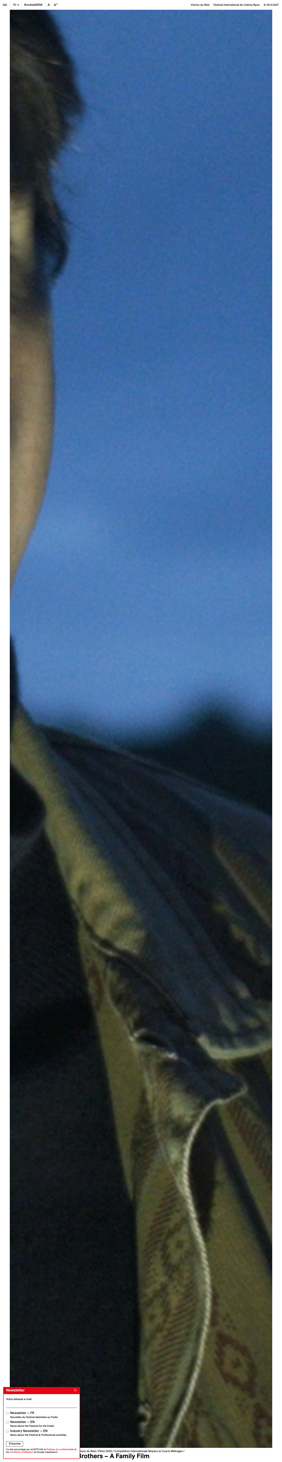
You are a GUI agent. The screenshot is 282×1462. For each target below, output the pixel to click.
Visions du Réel (86, 1451)
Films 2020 (105, 1451)
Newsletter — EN (32, 1423)
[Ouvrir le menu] (5, 5)
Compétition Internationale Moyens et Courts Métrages (148, 1451)
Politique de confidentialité (60, 1449)
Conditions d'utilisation (21, 1452)
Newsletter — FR (34, 1414)
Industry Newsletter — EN (38, 1432)
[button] (75, 729)
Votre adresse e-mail (19, 1399)
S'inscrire (15, 1443)
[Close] (74, 1390)
